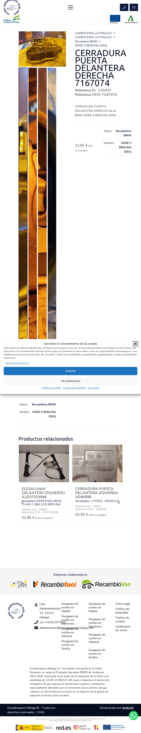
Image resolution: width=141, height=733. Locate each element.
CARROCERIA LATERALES (93, 33)
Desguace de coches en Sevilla (69, 645)
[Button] (124, 7)
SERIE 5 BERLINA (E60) (91, 45)
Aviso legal (93, 387)
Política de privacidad (74, 387)
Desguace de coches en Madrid (69, 607)
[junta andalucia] (131, 19)
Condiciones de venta (123, 628)
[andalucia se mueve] (11, 19)
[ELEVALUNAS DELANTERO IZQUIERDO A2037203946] (44, 481)
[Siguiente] (119, 502)
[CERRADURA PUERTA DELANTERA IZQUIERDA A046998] (97, 481)
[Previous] (22, 502)
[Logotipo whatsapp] (133, 715)
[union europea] (115, 19)
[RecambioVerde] (106, 584)
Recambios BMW (86, 41)
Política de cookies (51, 387)
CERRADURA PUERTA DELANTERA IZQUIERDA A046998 (96, 492)
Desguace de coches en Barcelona (69, 620)
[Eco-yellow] (18, 584)
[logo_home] (54, 584)
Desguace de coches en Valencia (69, 632)
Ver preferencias (70, 381)
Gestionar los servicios (17, 363)
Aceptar (71, 371)
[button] (135, 344)
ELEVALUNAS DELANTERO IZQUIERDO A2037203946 (43, 492)
